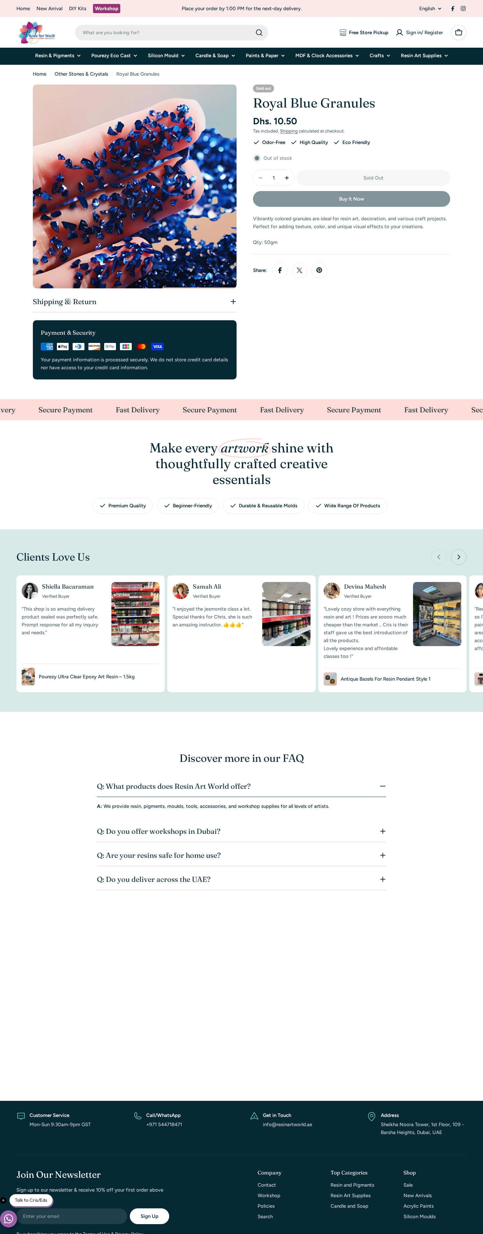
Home (23, 9)
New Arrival (49, 9)
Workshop (106, 9)
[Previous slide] (439, 557)
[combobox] (171, 32)
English (427, 8)
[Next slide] (459, 557)
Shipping (289, 130)
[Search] (259, 32)
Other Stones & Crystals (81, 74)
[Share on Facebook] (280, 270)
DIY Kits (77, 9)
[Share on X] (300, 270)
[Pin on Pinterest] (319, 270)
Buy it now (351, 199)
